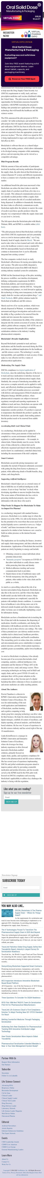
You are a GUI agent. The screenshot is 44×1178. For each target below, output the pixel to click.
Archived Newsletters (9, 1126)
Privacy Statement (16, 1173)
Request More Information (11, 1062)
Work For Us (6, 1164)
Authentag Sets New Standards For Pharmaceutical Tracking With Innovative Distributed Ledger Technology (21, 1029)
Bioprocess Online (8, 1088)
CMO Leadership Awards (10, 1142)
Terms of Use (6, 1173)
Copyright (6, 1170)
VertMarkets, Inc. (22, 1170)
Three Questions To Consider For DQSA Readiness (21, 997)
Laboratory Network (8, 1108)
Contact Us (5, 1162)
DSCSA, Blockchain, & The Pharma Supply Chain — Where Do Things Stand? (28, 912)
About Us (5, 1159)
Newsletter (5, 1073)
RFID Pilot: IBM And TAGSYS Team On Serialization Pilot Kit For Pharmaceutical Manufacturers (21, 1003)
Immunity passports (14, 559)
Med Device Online (8, 1113)
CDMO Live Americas (9, 1144)
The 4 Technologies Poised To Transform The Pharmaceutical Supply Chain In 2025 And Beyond (21, 931)
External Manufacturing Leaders (12, 1149)
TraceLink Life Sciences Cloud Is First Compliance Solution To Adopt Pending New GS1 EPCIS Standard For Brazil (22, 1012)
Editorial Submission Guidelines (13, 1131)
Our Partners (6, 1064)
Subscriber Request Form (30, 1173)
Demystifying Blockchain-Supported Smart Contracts (22, 966)
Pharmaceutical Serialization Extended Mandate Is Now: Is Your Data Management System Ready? (21, 1044)
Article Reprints (7, 1128)
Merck (29, 240)
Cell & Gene (6, 1093)
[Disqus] (22, 841)
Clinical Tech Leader (9, 1100)
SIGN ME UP (11, 801)
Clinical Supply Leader (9, 1098)
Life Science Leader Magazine (12, 1111)
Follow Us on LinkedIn (9, 1075)
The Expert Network (8, 1133)
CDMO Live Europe (8, 1147)
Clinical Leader (7, 1095)
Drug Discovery (7, 1103)
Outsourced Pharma (8, 1116)
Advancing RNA (7, 1085)
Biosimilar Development (10, 1090)
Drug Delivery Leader (9, 1106)
